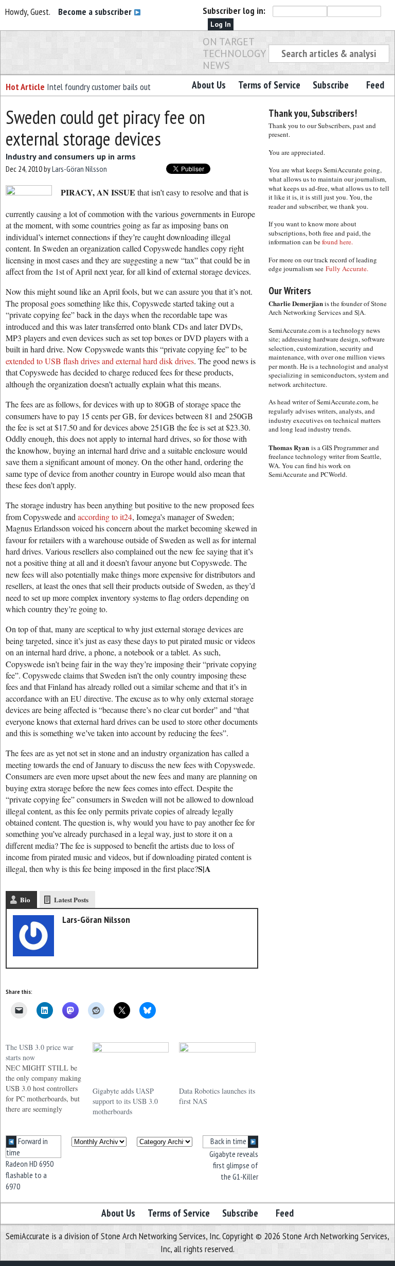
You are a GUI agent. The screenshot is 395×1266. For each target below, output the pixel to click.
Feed (375, 85)
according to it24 (105, 516)
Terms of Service (269, 85)
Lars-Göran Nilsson (79, 169)
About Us (209, 85)
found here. (337, 241)
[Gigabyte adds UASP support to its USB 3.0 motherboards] (131, 1064)
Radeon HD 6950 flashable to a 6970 (29, 1175)
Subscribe (331, 85)
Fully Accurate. (347, 268)
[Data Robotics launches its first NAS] (217, 1064)
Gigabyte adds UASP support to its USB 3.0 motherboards (125, 1101)
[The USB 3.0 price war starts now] (49, 1078)
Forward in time (27, 1146)
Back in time (229, 1141)
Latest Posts (71, 899)
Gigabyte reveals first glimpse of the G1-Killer (233, 1165)
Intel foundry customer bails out (99, 87)
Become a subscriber (96, 11)
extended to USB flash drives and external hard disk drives (100, 360)
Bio (25, 899)
